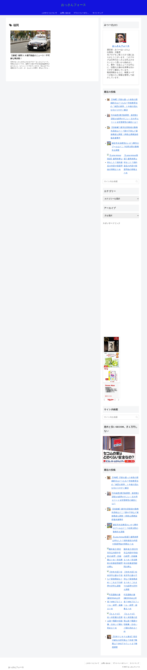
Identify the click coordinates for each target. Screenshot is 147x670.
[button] (137, 181)
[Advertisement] (119, 261)
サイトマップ (134, 663)
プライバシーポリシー (120, 663)
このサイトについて (92, 663)
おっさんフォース (120, 46)
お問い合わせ (105, 663)
